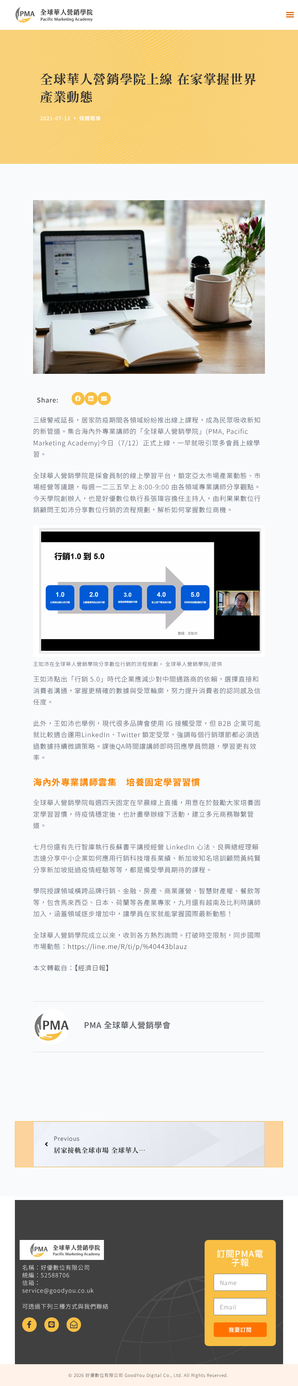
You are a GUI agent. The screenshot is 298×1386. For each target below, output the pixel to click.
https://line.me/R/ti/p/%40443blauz (127, 946)
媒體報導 (90, 118)
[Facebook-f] (29, 1324)
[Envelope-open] (74, 1324)
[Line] (51, 1324)
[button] (290, 14)
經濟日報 (92, 967)
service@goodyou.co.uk (58, 1290)
